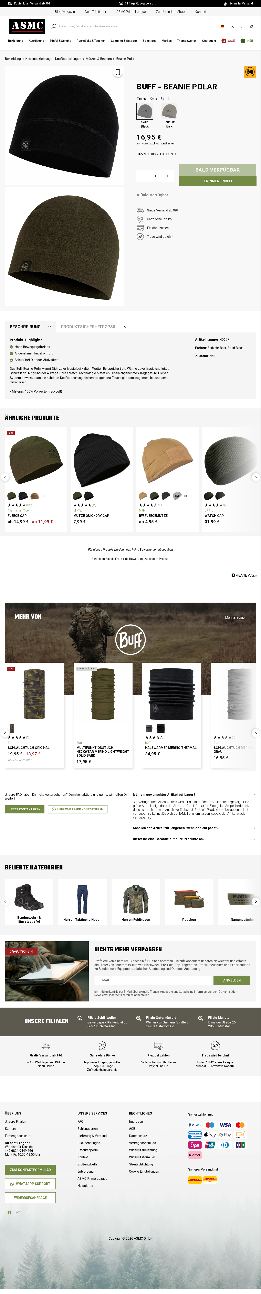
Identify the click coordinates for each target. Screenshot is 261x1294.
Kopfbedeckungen (68, 59)
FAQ (80, 1121)
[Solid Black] (145, 111)
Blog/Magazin (65, 12)
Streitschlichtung (141, 1164)
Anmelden (232, 980)
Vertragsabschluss (142, 1143)
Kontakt (200, 12)
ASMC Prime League (131, 12)
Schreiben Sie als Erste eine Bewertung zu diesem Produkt (130, 559)
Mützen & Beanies (99, 59)
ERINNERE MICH (218, 181)
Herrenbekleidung (38, 59)
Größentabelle (87, 1164)
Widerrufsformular (142, 1157)
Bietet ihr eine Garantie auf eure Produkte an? (169, 839)
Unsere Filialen (15, 1121)
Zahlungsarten (87, 1129)
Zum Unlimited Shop (170, 12)
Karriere (10, 1129)
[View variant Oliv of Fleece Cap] (12, 496)
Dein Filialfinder (95, 12)
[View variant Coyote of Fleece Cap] (35, 496)
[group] (29, 902)
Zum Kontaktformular (30, 1170)
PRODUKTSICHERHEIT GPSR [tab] (88, 326)
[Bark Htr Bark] (169, 111)
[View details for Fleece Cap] (36, 460)
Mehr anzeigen (235, 617)
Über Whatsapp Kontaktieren (80, 809)
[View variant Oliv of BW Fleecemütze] (154, 496)
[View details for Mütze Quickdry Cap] (102, 460)
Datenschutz (138, 1136)
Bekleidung (13, 59)
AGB (132, 1129)
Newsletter (85, 1186)
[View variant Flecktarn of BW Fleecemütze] (177, 496)
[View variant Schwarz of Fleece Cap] (23, 496)
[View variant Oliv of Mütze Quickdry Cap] (77, 496)
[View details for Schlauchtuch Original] (34, 694)
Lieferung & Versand (92, 1136)
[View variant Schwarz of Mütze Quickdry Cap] (89, 496)
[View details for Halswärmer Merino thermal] (171, 694)
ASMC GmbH (143, 1238)
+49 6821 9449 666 (19, 1151)
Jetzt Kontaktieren (24, 809)
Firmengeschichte (17, 1136)
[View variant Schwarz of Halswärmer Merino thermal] (161, 728)
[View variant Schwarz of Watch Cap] (220, 496)
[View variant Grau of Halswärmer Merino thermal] (149, 728)
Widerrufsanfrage (30, 1198)
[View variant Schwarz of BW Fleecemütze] (166, 496)
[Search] (54, 26)
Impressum (137, 1121)
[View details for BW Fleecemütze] (167, 460)
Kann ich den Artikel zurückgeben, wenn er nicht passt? (175, 828)
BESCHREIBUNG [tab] (25, 326)
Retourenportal (87, 1150)
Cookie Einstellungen (144, 1171)
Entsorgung (85, 1171)
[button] (5, 477)
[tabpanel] (130, 365)
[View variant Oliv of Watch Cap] (209, 496)
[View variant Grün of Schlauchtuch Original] (12, 728)
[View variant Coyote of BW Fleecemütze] (143, 496)
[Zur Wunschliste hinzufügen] (118, 72)
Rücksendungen (88, 1143)
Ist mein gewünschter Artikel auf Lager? (164, 795)
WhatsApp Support (33, 1184)
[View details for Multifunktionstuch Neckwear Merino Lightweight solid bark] (103, 694)
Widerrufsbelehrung (143, 1150)
